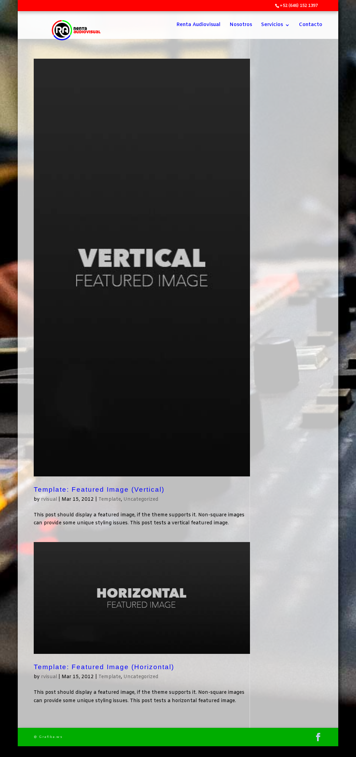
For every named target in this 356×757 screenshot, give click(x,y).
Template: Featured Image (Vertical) (99, 489)
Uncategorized (141, 499)
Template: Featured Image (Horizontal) (104, 667)
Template (109, 499)
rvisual (49, 499)
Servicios (272, 25)
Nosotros (240, 25)
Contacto (310, 25)
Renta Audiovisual (198, 25)
